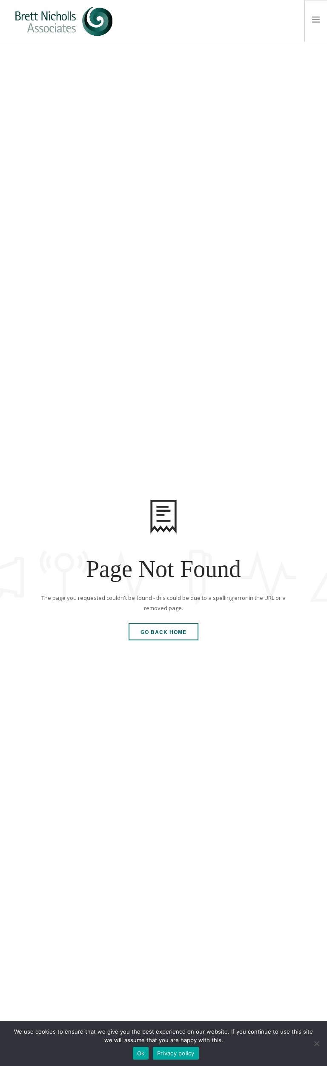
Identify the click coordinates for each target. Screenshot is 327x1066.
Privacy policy (176, 1053)
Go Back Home (163, 632)
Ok (141, 1053)
